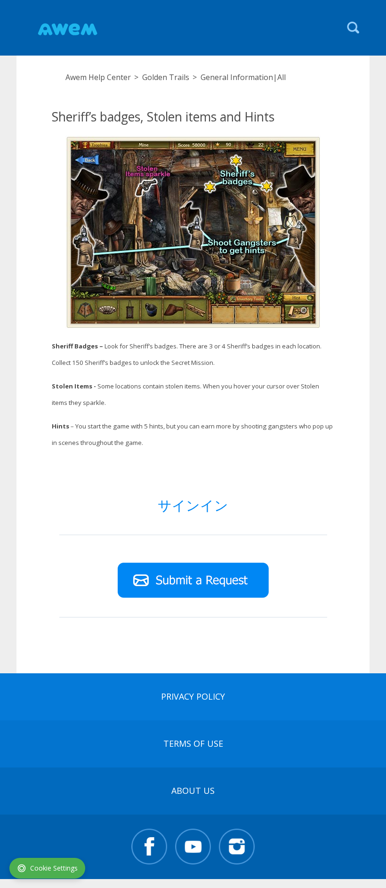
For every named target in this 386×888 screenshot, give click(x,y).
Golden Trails (165, 77)
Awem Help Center (98, 77)
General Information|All (243, 77)
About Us (193, 790)
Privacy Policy (193, 696)
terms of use (193, 743)
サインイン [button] (193, 505)
